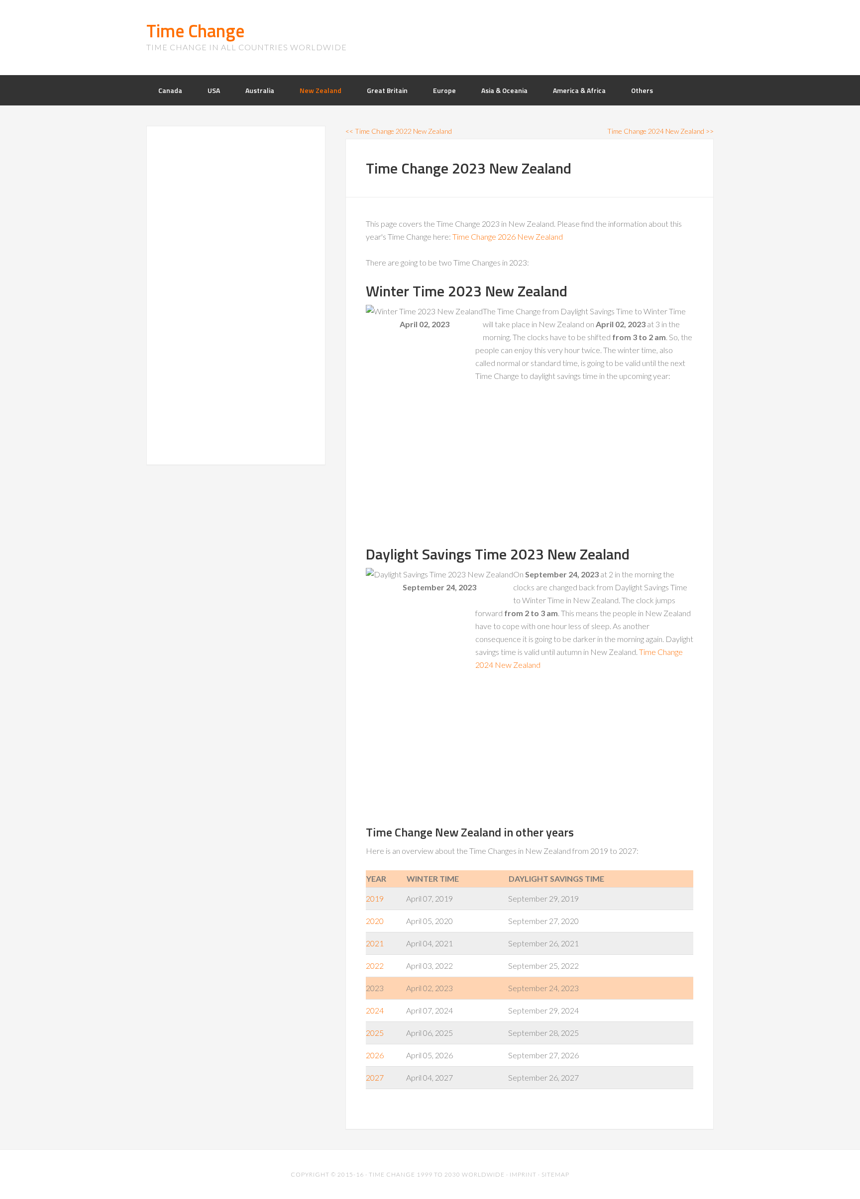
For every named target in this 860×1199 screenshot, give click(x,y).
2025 (375, 1032)
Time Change (195, 30)
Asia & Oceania (504, 90)
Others (642, 90)
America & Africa (579, 90)
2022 (375, 965)
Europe (444, 90)
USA (214, 90)
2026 (375, 1055)
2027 (375, 1077)
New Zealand (320, 90)
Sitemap (555, 1174)
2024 (375, 1010)
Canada (170, 90)
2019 (375, 898)
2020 (375, 920)
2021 (375, 943)
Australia (259, 90)
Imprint (523, 1174)
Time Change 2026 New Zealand (507, 236)
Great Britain (387, 90)
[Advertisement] (440, 466)
